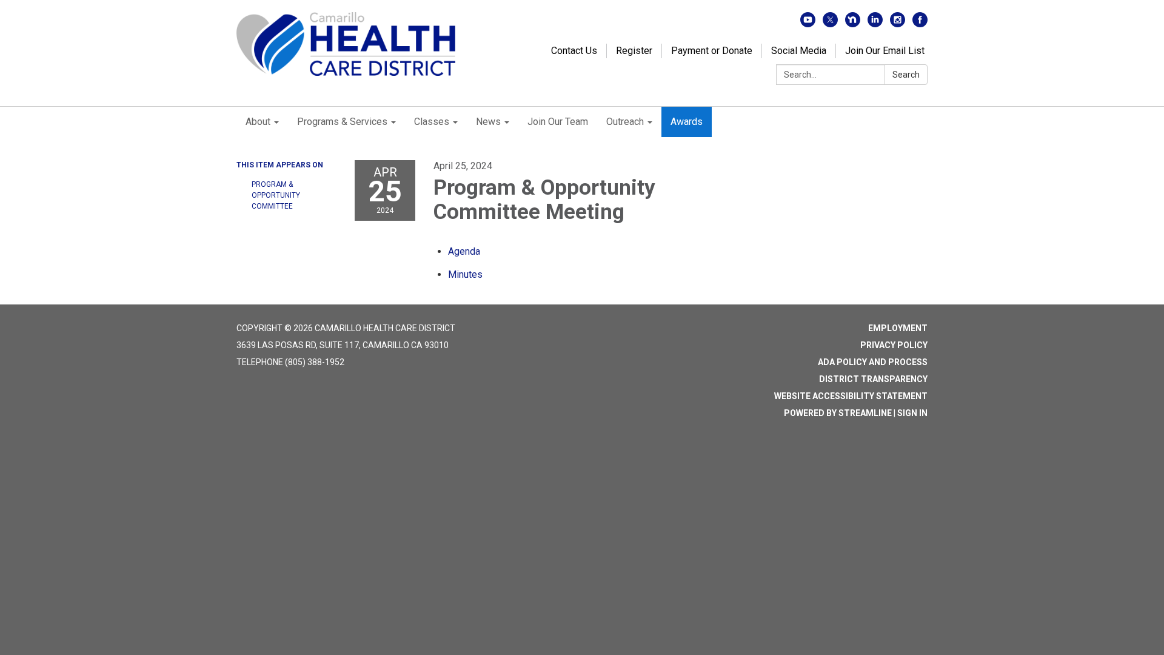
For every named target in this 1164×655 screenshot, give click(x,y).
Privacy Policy (894, 345)
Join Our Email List (885, 50)
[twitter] (830, 24)
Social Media (798, 50)
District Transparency (873, 379)
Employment (898, 328)
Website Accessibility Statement (851, 396)
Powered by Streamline (838, 413)
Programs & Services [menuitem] (342, 121)
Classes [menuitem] (431, 121)
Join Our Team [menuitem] (557, 121)
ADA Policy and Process (873, 362)
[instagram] (897, 24)
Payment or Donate (711, 50)
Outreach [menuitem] (625, 121)
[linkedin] (875, 24)
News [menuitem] (488, 121)
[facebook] (920, 24)
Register (634, 50)
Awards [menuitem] (687, 121)
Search (906, 74)
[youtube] (807, 24)
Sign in (912, 413)
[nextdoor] (852, 24)
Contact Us (574, 50)
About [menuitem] (258, 121)
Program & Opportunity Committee (276, 195)
